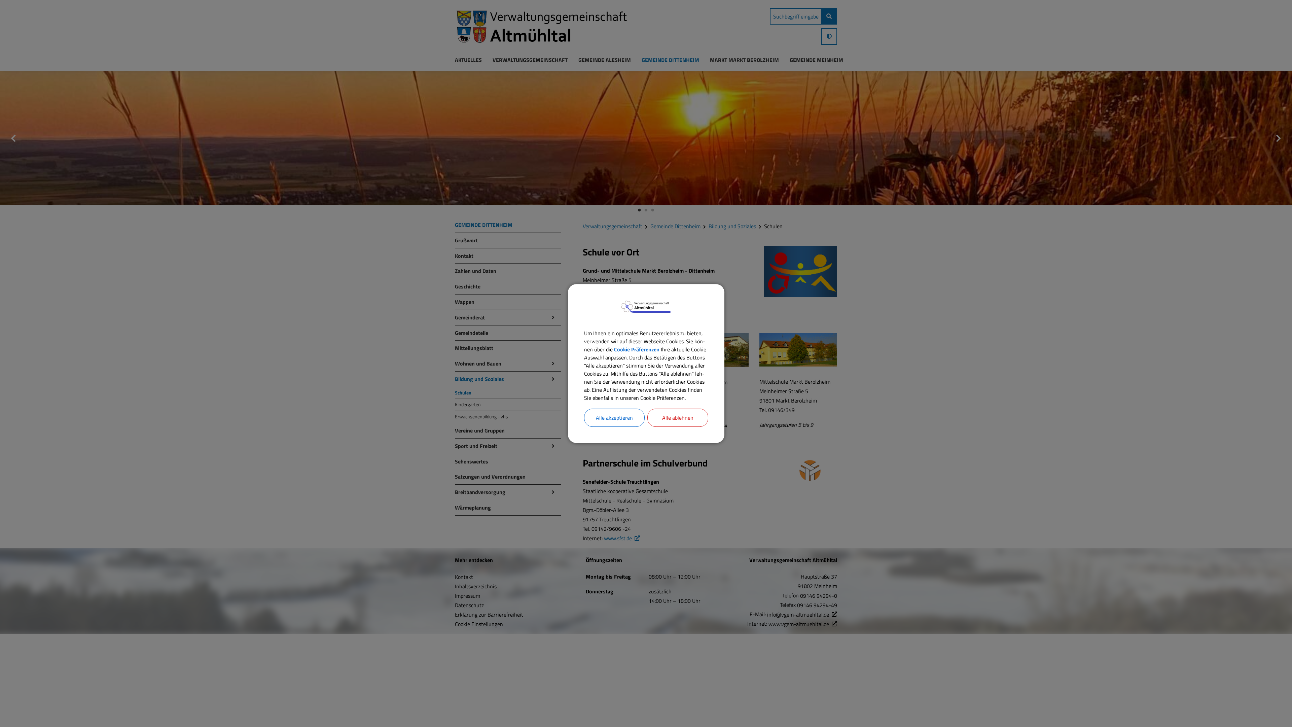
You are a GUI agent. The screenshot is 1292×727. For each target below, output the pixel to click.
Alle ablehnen (677, 418)
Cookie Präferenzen (636, 349)
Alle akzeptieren (614, 418)
